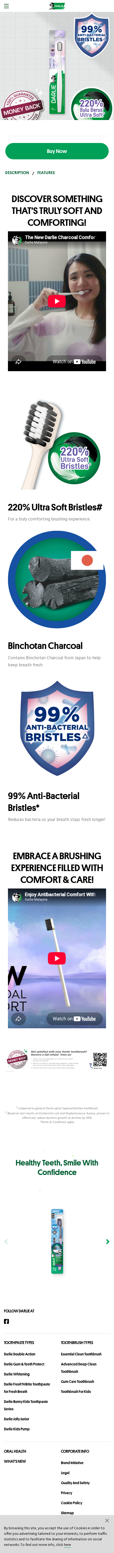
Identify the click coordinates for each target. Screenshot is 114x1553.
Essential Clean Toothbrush (81, 1354)
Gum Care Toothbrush (77, 1381)
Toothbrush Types (77, 1342)
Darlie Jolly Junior (16, 1419)
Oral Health (15, 1451)
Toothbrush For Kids (76, 1391)
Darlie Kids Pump (17, 1429)
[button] (107, 1520)
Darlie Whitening (17, 1374)
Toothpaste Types (19, 1342)
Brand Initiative (72, 1463)
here (67, 1545)
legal (65, 1473)
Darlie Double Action (19, 1354)
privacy (66, 1493)
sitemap (67, 1513)
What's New (15, 1461)
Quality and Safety (75, 1483)
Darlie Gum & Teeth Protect (24, 1364)
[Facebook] (9, 1321)
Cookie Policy (71, 1503)
